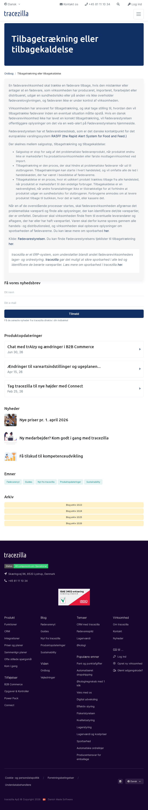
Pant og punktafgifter (89, 663)
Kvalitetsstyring (86, 720)
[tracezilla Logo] (15, 554)
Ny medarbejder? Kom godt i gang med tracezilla (64, 437)
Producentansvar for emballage (89, 756)
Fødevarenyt (13, 481)
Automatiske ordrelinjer (90, 748)
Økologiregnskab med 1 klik (91, 683)
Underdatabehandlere (18, 784)
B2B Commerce (13, 684)
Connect (9, 705)
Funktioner (10, 624)
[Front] (16, 14)
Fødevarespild (85, 631)
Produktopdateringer (70, 481)
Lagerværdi (83, 638)
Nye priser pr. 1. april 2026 (43, 419)
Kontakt (117, 631)
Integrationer (11, 638)
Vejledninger (48, 677)
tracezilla (52, 259)
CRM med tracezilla (88, 624)
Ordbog (9, 73)
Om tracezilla (121, 624)
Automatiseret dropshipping (85, 672)
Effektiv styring (86, 706)
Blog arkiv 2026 (74, 523)
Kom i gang (11, 666)
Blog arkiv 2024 (74, 511)
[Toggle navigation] (139, 14)
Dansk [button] (12, 4)
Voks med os (84, 692)
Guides (28, 481)
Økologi (81, 645)
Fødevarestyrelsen (31, 239)
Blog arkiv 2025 (74, 517)
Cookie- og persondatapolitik (22, 777)
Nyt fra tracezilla (46, 481)
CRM (7, 631)
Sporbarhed (84, 741)
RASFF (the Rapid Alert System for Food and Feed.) (89, 136)
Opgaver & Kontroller (16, 691)
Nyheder (118, 638)
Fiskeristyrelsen (86, 713)
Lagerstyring (84, 727)
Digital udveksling (87, 699)
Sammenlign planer (15, 652)
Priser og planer (13, 645)
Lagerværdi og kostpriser (92, 734)
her (106, 231)
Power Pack (11, 698)
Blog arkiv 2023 (74, 504)
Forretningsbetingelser (61, 777)
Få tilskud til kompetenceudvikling (51, 456)
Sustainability (93, 481)
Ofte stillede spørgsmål (18, 659)
